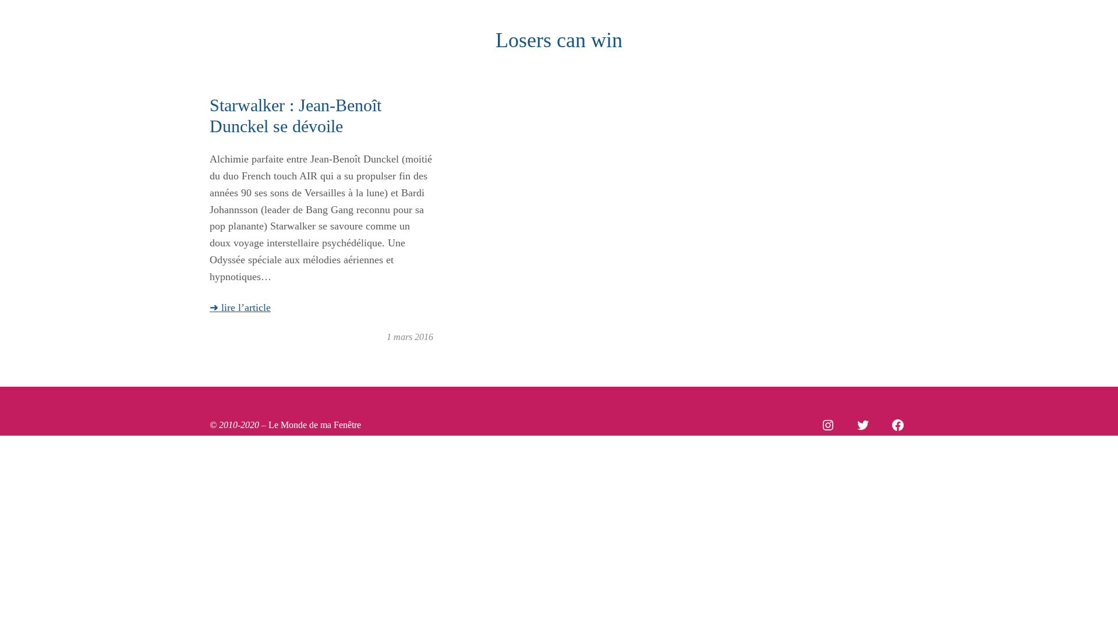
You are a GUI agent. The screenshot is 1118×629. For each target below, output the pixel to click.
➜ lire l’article (240, 307)
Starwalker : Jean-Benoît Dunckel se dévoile (295, 116)
